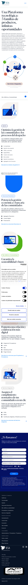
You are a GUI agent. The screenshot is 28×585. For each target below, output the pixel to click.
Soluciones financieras (7, 505)
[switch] (24, 292)
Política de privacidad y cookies (9, 556)
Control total (4, 520)
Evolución (4, 528)
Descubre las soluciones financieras (10, 224)
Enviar (14, 473)
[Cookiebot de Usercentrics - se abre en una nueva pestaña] (20, 264)
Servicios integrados (6, 513)
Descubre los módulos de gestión (9, 165)
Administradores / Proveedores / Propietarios (11, 533)
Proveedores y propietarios (7, 510)
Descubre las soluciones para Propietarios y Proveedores (12, 356)
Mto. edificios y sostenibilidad (8, 508)
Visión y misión (5, 538)
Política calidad (5, 560)
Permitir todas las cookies (14, 310)
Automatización (5, 518)
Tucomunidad (4, 500)
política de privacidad (12, 468)
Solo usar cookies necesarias (14, 319)
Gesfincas (4, 497)
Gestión (3, 503)
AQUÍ (19, 281)
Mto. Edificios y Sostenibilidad (9, 97)
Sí (16, 466)
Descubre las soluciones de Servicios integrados (10, 421)
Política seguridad (6, 562)
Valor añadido (5, 525)
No (20, 466)
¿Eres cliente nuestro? (7, 466)
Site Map (4, 554)
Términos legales (5, 558)
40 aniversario (5, 540)
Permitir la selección (14, 314)
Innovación (4, 523)
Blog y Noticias (5, 543)
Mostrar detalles (20, 306)
